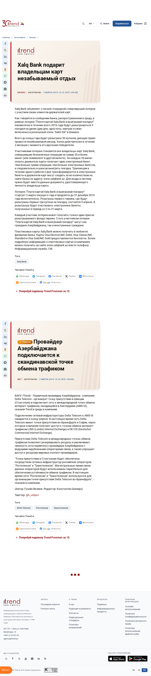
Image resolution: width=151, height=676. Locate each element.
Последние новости (50, 604)
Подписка (102, 604)
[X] (19, 658)
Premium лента (48, 609)
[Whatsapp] (6, 658)
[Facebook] (12, 658)
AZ (139, 670)
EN (134, 670)
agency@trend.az (11, 639)
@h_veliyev (32, 495)
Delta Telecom (24, 508)
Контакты (74, 613)
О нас (71, 604)
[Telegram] (32, 658)
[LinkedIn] (38, 658)
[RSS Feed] (45, 658)
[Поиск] (83, 24)
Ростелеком (42, 508)
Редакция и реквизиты (80, 609)
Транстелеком (61, 508)
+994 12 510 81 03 (11, 635)
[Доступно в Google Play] (137, 659)
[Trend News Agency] (12, 602)
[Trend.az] (13, 23)
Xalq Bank (21, 261)
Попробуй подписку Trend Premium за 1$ (43, 291)
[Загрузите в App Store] (117, 659)
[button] (5, 44)
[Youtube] (25, 658)
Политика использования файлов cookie (132, 631)
